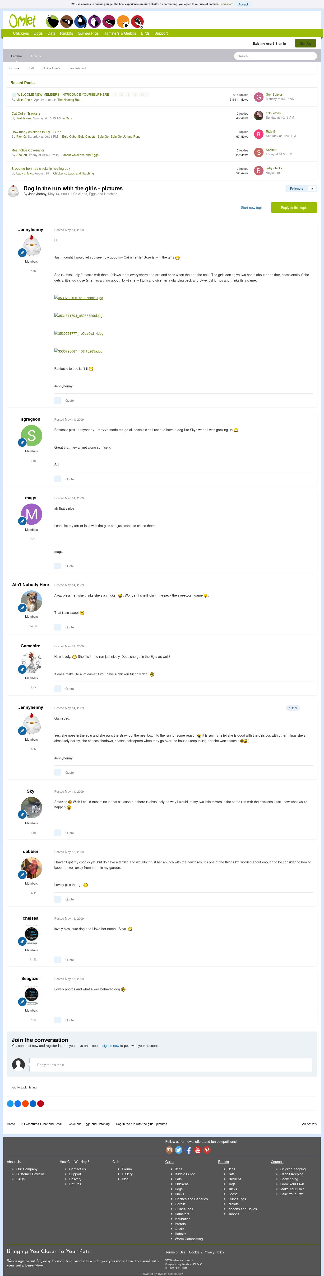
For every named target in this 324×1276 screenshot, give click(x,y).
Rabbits (94, 21)
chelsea (30, 918)
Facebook (188, 1150)
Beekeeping (289, 1179)
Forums (13, 68)
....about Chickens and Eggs (79, 154)
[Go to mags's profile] (31, 514)
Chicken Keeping (293, 1169)
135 (33, 460)
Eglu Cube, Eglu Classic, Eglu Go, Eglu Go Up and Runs (101, 136)
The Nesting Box (68, 99)
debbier (30, 851)
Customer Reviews (30, 1174)
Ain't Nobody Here (30, 584)
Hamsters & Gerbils (119, 33)
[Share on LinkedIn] (33, 1103)
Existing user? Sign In (270, 43)
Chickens (52, 21)
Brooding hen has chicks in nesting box (41, 168)
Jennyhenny (30, 229)
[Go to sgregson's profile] (31, 435)
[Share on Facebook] (17, 1103)
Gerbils (180, 1203)
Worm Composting (189, 1238)
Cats (80, 21)
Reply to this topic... (51, 1064)
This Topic (294, 56)
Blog (125, 1179)
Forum (127, 1169)
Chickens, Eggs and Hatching (73, 173)
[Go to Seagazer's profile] (31, 995)
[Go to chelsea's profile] (31, 934)
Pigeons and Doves (242, 1208)
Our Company (26, 1169)
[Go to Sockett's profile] (259, 152)
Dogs (66, 21)
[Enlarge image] (78, 297)
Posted (69, 229)
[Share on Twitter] (10, 1103)
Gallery (127, 1174)
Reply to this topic (294, 207)
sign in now (110, 1045)
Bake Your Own (292, 1193)
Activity (36, 56)
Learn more (226, 4)
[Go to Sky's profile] (31, 807)
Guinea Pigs (109, 21)
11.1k (32, 959)
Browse (16, 56)
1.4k (32, 687)
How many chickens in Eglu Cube (36, 131)
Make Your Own (292, 1189)
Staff (31, 68)
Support (161, 33)
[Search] (312, 56)
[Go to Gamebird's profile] (31, 662)
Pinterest (207, 1150)
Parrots (180, 1223)
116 (33, 832)
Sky (30, 791)
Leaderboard (77, 68)
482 (33, 892)
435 (33, 270)
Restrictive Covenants (28, 150)
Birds (137, 21)
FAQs (20, 1179)
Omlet (25, 21)
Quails (179, 1228)
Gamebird (31, 646)
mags (30, 497)
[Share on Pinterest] (40, 1103)
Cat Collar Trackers (26, 113)
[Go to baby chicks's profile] (259, 170)
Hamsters (182, 1213)
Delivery (75, 1179)
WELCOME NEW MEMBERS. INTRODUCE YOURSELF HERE (63, 94)
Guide (169, 1161)
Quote (69, 400)
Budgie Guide (185, 1174)
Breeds (223, 1161)
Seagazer (30, 978)
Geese (233, 1193)
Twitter (178, 1150)
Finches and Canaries (191, 1198)
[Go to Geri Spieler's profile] (259, 97)
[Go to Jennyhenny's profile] (13, 191)
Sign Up (305, 43)
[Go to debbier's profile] (31, 868)
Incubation (182, 1218)
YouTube (197, 1150)
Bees (178, 1169)
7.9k (32, 1019)
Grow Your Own (292, 1184)
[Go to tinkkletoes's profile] (259, 115)
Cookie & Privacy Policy (206, 1252)
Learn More (34, 1265)
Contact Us (77, 1169)
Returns (75, 1184)
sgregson (30, 419)
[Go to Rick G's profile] (259, 134)
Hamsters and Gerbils (123, 21)
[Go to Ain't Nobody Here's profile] (31, 601)
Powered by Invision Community (162, 1273)
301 (33, 539)
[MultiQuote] (57, 400)
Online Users (51, 68)
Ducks (179, 1193)
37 (143, 94)
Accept (243, 4)
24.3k (32, 626)
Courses (277, 1161)
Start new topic (252, 207)
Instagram (169, 1150)
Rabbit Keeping (291, 1174)
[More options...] (308, 230)
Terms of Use (175, 1252)
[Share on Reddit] (25, 1103)
